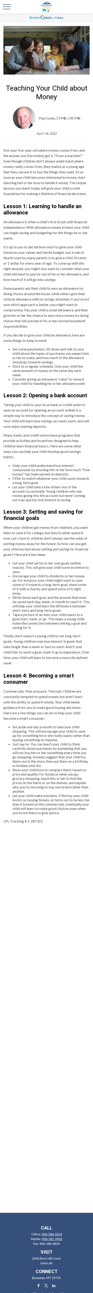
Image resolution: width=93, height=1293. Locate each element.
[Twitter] (46, 1285)
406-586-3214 (52, 1234)
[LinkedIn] (54, 1285)
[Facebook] (38, 1285)
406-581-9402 (52, 1239)
